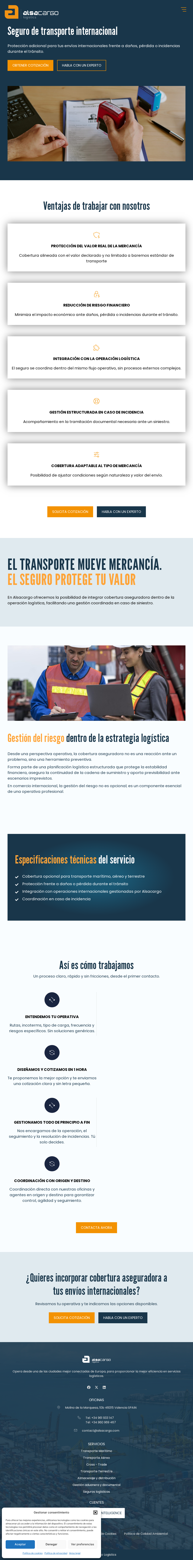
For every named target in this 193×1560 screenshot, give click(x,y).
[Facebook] (88, 1387)
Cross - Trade (96, 1464)
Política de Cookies (102, 1534)
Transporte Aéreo (96, 1458)
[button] (95, 1512)
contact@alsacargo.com (100, 1430)
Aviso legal (74, 1553)
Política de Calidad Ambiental (146, 1534)
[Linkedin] (104, 1387)
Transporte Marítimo (96, 1451)
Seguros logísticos (96, 1492)
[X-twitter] (96, 1387)
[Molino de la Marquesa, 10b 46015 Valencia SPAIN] (59, 1407)
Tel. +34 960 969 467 (101, 1422)
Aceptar (20, 1544)
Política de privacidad (55, 1553)
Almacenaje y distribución (96, 1478)
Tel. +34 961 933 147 (100, 1418)
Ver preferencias (82, 1544)
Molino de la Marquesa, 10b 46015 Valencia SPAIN (100, 1407)
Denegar (51, 1544)
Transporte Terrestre (96, 1471)
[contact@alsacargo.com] (75, 1430)
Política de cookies (33, 1553)
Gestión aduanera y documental (96, 1485)
